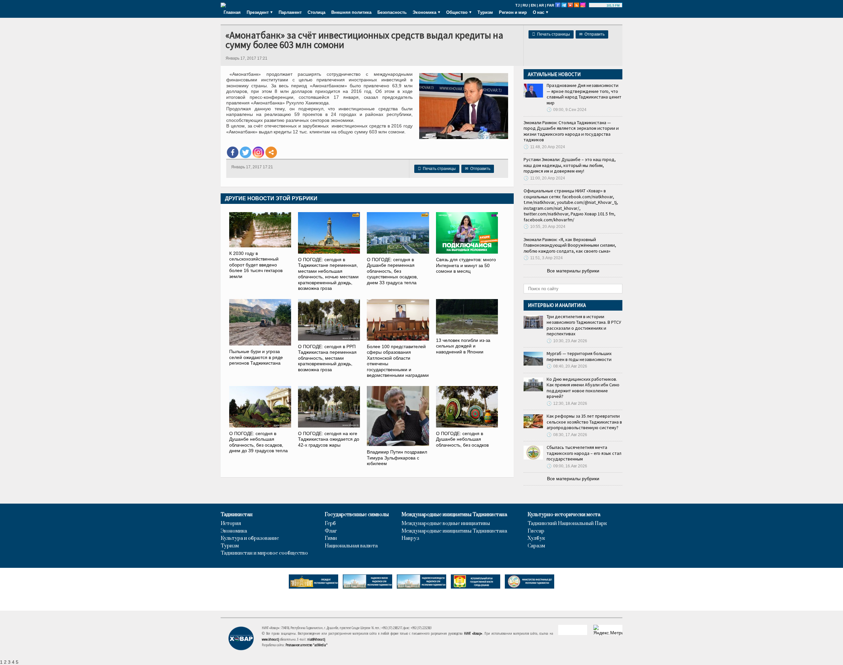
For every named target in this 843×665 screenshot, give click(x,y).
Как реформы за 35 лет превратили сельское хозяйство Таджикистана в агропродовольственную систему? (584, 421)
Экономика (234, 531)
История (231, 524)
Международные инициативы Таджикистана (454, 515)
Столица (316, 12)
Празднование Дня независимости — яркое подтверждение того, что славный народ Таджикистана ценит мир (584, 94)
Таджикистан (237, 515)
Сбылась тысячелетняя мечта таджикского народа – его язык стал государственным (584, 453)
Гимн (331, 538)
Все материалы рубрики (573, 270)
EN (533, 5)
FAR (550, 5)
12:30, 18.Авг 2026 (567, 403)
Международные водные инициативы (445, 524)
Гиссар (536, 531)
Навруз (410, 538)
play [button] (598, 5)
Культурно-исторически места (564, 515)
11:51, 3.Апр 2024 (543, 258)
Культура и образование (250, 538)
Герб (330, 524)
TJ (517, 5)
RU (525, 5)
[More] (271, 152)
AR (541, 5)
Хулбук (536, 538)
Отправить (592, 34)
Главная (232, 12)
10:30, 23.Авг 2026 (567, 341)
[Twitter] (245, 152)
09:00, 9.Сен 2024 (566, 109)
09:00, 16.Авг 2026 (567, 466)
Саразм (536, 546)
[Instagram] (258, 152)
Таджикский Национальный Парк (567, 524)
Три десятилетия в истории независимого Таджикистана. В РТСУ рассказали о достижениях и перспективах (584, 325)
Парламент (290, 12)
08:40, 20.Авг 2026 (567, 366)
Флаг (331, 531)
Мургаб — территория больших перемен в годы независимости (579, 356)
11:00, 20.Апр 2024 (544, 178)
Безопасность (392, 12)
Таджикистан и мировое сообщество (264, 553)
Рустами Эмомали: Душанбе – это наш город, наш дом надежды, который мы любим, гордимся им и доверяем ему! (570, 165)
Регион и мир (513, 12)
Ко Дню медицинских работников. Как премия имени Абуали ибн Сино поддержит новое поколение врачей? (583, 388)
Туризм (485, 12)
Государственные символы (357, 515)
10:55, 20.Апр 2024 (544, 226)
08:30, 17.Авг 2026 (567, 434)
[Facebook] (232, 152)
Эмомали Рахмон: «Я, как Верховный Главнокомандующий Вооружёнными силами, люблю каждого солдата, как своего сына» (570, 245)
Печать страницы (551, 34)
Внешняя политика (351, 12)
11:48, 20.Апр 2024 (544, 147)
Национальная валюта (351, 546)
